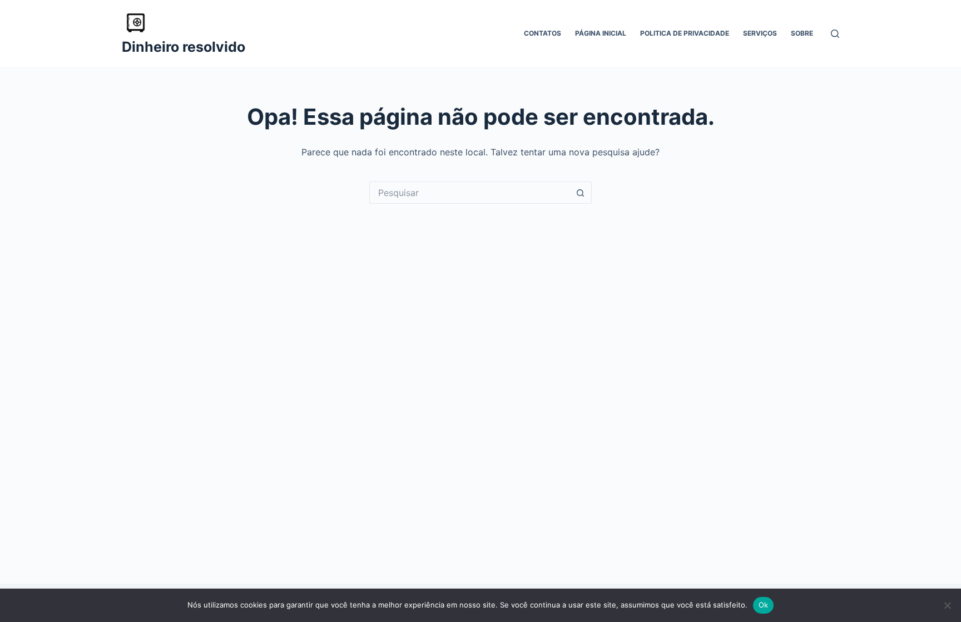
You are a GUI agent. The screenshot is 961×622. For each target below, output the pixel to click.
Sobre (802, 33)
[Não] (947, 605)
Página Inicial (600, 33)
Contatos (542, 33)
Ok (764, 604)
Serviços (760, 33)
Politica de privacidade (684, 33)
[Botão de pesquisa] (580, 193)
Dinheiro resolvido (183, 46)
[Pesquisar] (835, 34)
